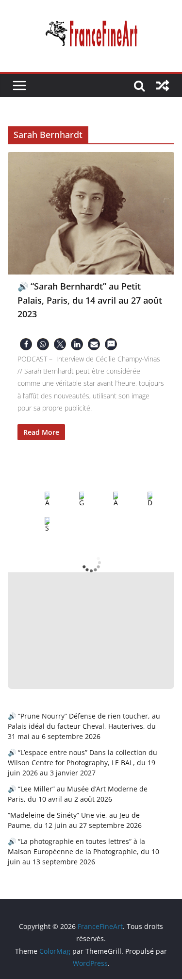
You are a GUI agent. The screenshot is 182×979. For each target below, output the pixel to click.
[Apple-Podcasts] (39, 499)
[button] (26, 344)
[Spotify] (39, 524)
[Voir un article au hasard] (162, 85)
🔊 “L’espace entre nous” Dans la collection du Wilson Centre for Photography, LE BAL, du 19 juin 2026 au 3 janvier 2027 (82, 762)
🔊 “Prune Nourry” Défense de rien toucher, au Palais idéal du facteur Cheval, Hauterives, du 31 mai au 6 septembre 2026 (84, 726)
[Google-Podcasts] (73, 499)
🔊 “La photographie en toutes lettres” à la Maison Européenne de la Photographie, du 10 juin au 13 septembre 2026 (83, 851)
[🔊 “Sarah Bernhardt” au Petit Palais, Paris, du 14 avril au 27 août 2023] (91, 213)
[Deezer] (142, 499)
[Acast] (107, 499)
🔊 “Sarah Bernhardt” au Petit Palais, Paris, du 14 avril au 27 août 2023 (89, 300)
